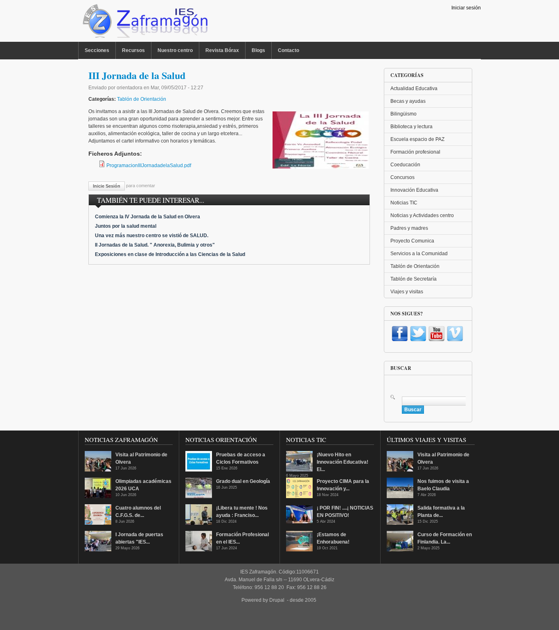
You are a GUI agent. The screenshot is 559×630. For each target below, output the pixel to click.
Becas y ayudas (408, 101)
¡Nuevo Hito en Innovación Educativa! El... (342, 462)
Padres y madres (409, 228)
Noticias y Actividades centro (422, 215)
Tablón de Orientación (141, 99)
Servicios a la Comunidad (419, 253)
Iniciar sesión (466, 8)
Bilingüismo (403, 114)
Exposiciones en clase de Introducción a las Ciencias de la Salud (170, 254)
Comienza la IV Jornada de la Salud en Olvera (147, 217)
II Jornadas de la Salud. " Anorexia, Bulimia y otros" (155, 245)
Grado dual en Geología (243, 481)
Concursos (402, 177)
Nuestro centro (175, 50)
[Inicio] (144, 23)
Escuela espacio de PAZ (417, 139)
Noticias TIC (403, 203)
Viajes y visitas (406, 292)
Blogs (258, 50)
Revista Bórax (222, 50)
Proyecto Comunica (412, 241)
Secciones (97, 50)
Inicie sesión (106, 186)
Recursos (133, 50)
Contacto (288, 50)
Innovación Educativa (414, 190)
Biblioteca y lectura (411, 126)
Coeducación (405, 165)
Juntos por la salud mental (125, 226)
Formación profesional (415, 152)
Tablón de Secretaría (413, 279)
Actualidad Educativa (413, 88)
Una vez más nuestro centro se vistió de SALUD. (151, 235)
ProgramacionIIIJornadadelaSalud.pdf (148, 165)
